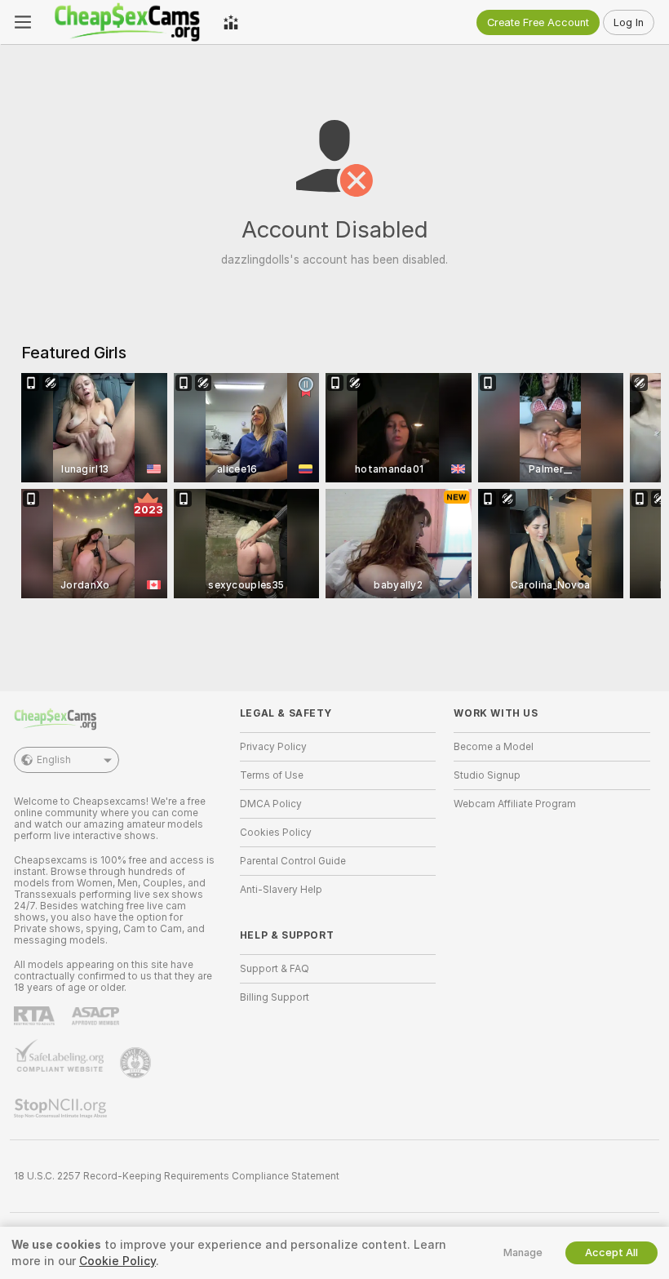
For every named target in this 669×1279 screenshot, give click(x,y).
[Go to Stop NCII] (62, 1108)
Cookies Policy (276, 832)
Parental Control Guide (293, 861)
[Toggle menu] (23, 22)
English (54, 760)
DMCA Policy (271, 804)
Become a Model (494, 747)
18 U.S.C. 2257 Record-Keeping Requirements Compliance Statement (176, 1176)
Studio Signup (487, 775)
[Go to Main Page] (127, 22)
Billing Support (274, 997)
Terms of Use (271, 775)
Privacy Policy (273, 747)
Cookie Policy (117, 1261)
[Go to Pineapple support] (137, 1062)
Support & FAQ (274, 969)
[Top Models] (231, 22)
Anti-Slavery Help (281, 889)
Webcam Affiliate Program (515, 804)
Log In (629, 22)
